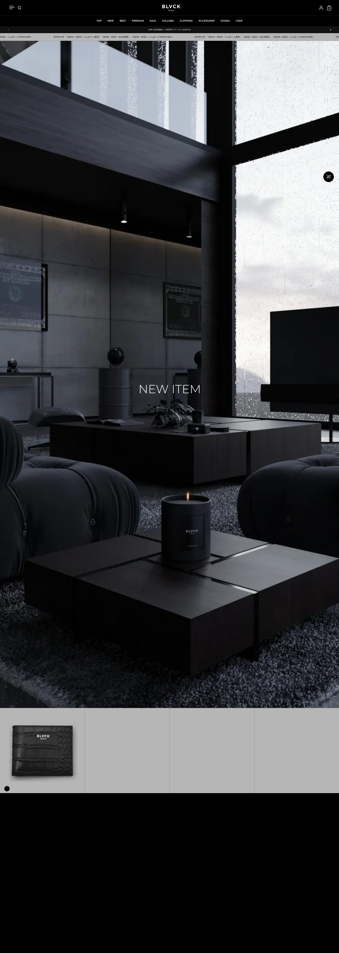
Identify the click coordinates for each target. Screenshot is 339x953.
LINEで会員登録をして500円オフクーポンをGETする (169, 30)
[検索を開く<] (19, 8)
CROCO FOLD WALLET (42, 750)
